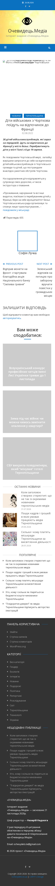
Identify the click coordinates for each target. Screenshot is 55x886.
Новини (16, 115)
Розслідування (18, 700)
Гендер (14, 666)
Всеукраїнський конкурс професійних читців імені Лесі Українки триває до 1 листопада (27, 373)
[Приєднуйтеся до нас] (29, 6)
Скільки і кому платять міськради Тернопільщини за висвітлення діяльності (36, 537)
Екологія (14, 671)
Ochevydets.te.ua (19, 876)
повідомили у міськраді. (16, 210)
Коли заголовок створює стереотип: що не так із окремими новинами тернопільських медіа (36, 499)
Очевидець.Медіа (27, 31)
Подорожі (15, 686)
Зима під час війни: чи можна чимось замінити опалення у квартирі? (27, 422)
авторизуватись (12, 318)
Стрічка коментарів (21, 641)
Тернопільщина (34, 115)
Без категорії (17, 662)
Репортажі (16, 695)
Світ (12, 705)
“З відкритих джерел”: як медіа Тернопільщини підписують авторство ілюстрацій (28, 607)
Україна (14, 719)
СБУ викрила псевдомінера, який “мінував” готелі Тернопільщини (27, 469)
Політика (15, 691)
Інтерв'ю (15, 676)
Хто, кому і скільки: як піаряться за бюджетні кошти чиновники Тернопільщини (25, 596)
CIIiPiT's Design (36, 876)
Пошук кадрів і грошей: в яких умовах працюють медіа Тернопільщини (36, 518)
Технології (15, 715)
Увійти (13, 632)
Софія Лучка (28, 253)
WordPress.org (18, 646)
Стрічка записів (18, 636)
